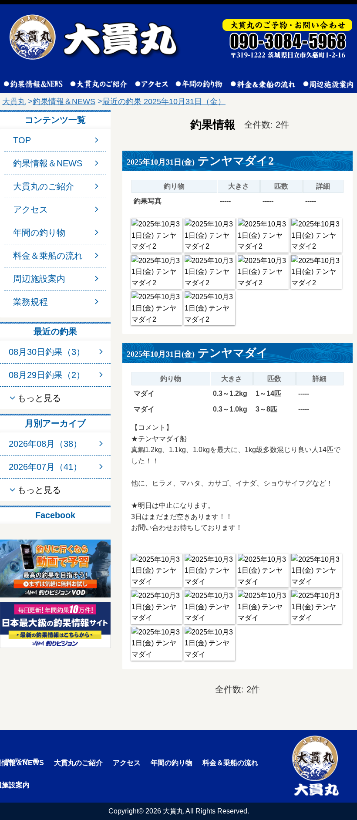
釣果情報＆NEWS (64, 101)
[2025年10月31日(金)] (156, 235)
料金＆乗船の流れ (48, 255)
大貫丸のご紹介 (43, 186)
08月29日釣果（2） (47, 375)
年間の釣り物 (39, 232)
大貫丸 (14, 101)
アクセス (30, 209)
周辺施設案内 (39, 278)
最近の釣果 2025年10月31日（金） (164, 101)
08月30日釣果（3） (47, 352)
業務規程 (30, 302)
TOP (22, 140)
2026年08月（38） (45, 444)
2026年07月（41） (45, 467)
